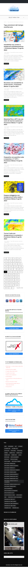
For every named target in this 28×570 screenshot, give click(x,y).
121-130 (11, 266)
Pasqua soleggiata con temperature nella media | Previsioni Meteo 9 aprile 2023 (13, 198)
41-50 (10, 261)
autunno (20, 446)
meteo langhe (7, 461)
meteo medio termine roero (10, 486)
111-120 (6, 266)
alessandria (10, 446)
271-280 (6, 279)
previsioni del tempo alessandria (15, 497)
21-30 (19, 258)
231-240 (16, 274)
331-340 (6, 285)
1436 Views (7, 166)
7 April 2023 (12, 241)
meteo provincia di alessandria (11, 490)
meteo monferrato (8, 488)
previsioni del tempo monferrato (11, 503)
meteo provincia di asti (9, 492)
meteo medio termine (16, 461)
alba (5, 446)
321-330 (16, 282)
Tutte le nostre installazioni (11, 374)
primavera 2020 (8, 507)
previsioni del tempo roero (10, 505)
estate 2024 (19, 450)
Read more (6, 63)
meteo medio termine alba (10, 463)
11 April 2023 (12, 88)
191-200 (15, 271)
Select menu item (14, 17)
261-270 (17, 277)
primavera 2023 (15, 507)
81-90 (10, 263)
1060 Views (7, 242)
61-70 (19, 261)
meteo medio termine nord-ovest (11, 476)
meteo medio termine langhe (10, 472)
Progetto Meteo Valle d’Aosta (11, 371)
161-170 (11, 269)
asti (16, 446)
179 (21, 269)
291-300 (17, 279)
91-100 (15, 263)
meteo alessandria (14, 457)
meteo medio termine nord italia (11, 478)
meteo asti (7, 459)
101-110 (20, 263)
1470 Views (7, 53)
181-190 (9, 271)
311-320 (11, 282)
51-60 (15, 261)
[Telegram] (17, 300)
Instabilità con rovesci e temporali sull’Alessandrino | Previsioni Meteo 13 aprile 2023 (14, 47)
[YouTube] (14, 300)
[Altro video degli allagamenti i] (14, 536)
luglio (19, 454)
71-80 (6, 263)
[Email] (21, 300)
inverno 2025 (14, 454)
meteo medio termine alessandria (11, 465)
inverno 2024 (7, 454)
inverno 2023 (19, 452)
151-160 (6, 269)
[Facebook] (7, 300)
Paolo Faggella (6, 52)
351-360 (17, 285)
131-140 (15, 266)
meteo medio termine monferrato (11, 474)
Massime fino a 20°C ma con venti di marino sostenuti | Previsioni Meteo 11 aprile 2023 (13, 121)
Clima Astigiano (9, 376)
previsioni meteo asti (19, 52)
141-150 (21, 266)
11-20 (15, 258)
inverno (6, 452)
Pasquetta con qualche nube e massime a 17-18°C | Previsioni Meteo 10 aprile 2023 (14, 160)
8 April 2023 (12, 203)
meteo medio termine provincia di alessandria (11, 481)
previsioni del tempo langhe (10, 501)
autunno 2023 (7, 448)
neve (5, 497)
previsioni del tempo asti (10, 499)
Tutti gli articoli (9, 386)
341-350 (11, 285)
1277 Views (7, 204)
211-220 (6, 274)
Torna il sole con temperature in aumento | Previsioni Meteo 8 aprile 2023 (13, 236)
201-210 (20, 271)
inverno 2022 (12, 452)
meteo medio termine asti (10, 467)
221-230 (11, 274)
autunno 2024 (15, 448)
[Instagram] (10, 300)
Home (5, 21)
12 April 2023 (12, 52)
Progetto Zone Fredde (10, 373)
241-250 (6, 277)
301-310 (6, 282)
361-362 (6, 287)
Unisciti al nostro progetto (11, 369)
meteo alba (7, 457)
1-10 (11, 258)
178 (18, 269)
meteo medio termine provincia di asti (12, 484)
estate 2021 (7, 450)
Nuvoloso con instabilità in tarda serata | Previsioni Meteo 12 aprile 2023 (13, 84)
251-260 (11, 277)
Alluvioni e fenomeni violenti (11, 381)
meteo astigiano (14, 459)
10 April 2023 (12, 126)
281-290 (11, 279)
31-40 (6, 261)
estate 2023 (13, 450)
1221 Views (7, 128)
